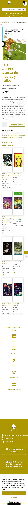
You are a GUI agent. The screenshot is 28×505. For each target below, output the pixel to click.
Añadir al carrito (17, 125)
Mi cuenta (9, 14)
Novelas (6, 22)
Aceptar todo (14, 493)
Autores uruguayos (13, 133)
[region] (14, 489)
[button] (23, 29)
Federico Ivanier (12, 135)
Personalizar (14, 497)
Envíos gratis (8, 16)
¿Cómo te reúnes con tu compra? (14, 450)
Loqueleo (19, 137)
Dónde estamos (17, 14)
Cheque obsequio (18, 16)
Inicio (1, 22)
